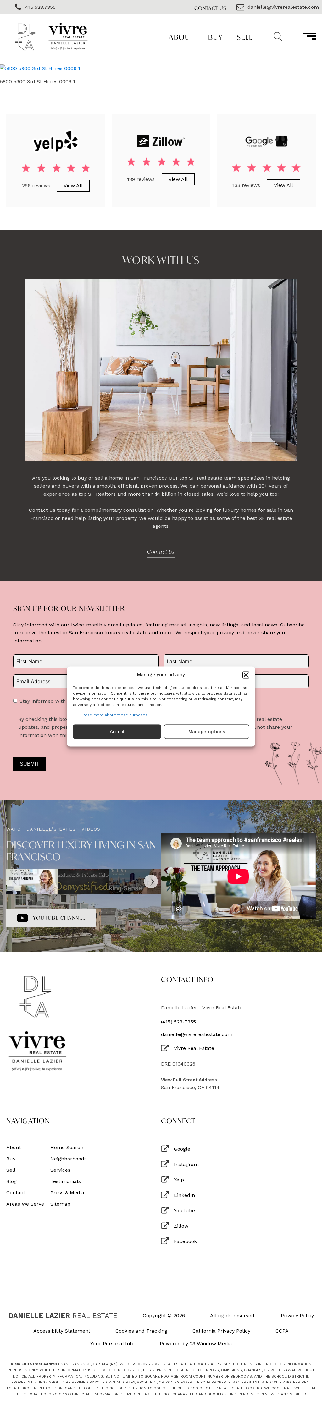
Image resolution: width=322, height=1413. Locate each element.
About (181, 36)
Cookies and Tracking (141, 1331)
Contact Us (210, 8)
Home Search (66, 1147)
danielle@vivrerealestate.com (196, 1034)
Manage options (206, 731)
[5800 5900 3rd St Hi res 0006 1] (40, 68)
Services (60, 1170)
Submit (29, 764)
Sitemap (60, 1204)
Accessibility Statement (61, 1331)
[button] (246, 675)
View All (73, 185)
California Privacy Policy (221, 1331)
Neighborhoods (68, 1158)
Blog (11, 1181)
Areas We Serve (25, 1204)
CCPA (282, 1331)
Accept (117, 731)
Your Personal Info (112, 1343)
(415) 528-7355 (178, 1021)
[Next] (151, 881)
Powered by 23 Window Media (196, 1343)
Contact (15, 1192)
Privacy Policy (297, 1315)
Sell (245, 36)
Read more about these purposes (114, 715)
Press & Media (67, 1192)
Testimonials (65, 1181)
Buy (215, 36)
